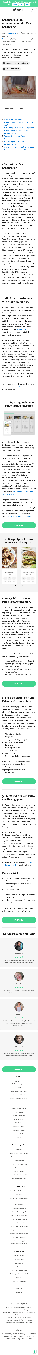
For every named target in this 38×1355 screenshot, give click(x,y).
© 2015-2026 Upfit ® (19, 1304)
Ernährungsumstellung (19, 1208)
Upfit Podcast (19, 1112)
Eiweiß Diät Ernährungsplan (19, 1198)
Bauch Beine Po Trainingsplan (19, 1191)
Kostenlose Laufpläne (19, 1237)
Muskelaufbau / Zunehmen (19, 1157)
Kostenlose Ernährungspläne (19, 1175)
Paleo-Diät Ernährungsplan (19, 1219)
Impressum (19, 1288)
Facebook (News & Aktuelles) (14, 1334)
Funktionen (19, 1168)
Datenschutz (19, 1277)
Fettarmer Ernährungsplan (19, 1212)
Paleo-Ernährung (25, 387)
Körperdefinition (19, 1160)
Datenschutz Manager (19, 1281)
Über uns (19, 1087)
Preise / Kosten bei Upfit (19, 1164)
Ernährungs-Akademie (19, 1108)
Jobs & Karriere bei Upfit (19, 1270)
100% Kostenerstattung (19, 1091)
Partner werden (19, 1263)
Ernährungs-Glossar (19, 1126)
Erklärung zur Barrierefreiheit (19, 1274)
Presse (19, 1267)
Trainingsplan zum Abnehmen (19, 1226)
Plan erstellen (19, 525)
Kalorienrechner (19, 1119)
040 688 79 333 (19, 1256)
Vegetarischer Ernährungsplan (19, 1233)
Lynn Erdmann (10, 33)
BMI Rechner (21, 329)
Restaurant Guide (19, 1130)
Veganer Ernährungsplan (19, 1230)
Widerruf (19, 1292)
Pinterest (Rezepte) (23, 1336)
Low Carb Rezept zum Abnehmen (19, 516)
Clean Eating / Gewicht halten (19, 1153)
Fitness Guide (19, 1134)
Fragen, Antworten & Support (19, 1098)
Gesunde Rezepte (19, 1116)
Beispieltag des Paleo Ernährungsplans (19, 128)
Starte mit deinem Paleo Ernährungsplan (19, 147)
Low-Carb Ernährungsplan (19, 1215)
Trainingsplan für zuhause (19, 1223)
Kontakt (19, 1137)
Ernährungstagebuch (19, 1179)
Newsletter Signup (19, 1259)
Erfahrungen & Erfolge (19, 1095)
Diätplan (19, 1194)
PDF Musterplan (19, 1171)
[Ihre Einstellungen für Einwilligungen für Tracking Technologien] (34, 1351)
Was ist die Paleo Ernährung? (15, 119)
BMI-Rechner (19, 1123)
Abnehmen (19, 1149)
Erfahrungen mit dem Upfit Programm (18, 150)
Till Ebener (6, 39)
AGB (19, 1285)
